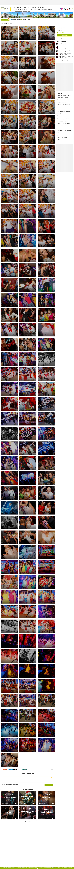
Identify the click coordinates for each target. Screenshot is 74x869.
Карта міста (44, 9)
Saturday (9, 813)
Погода (39, 9)
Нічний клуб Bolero (61, 27)
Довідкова (50, 9)
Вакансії (35, 9)
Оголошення (24, 9)
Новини (18, 7)
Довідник (26, 7)
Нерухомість (30, 9)
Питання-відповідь (18, 11)
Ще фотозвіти (27, 821)
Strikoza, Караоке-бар (23, 818)
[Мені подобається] (51, 769)
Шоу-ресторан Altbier (5, 803)
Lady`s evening (46, 797)
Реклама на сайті (18, 9)
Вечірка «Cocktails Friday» (27, 797)
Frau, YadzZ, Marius (62, 43)
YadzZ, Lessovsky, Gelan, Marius (65, 53)
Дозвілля (42, 7)
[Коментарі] (52, 769)
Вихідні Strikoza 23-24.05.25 (28, 812)
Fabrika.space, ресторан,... (43, 803)
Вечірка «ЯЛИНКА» (9, 797)
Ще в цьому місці (65, 60)
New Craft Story (46, 812)
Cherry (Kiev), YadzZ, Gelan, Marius (65, 46)
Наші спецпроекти (26, 11)
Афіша (34, 7)
